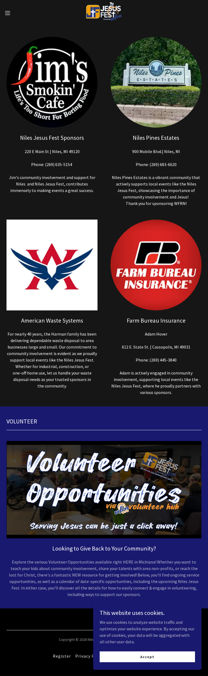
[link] (104, 13)
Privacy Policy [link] (90, 656)
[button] (17, 13)
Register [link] (62, 656)
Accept (147, 656)
